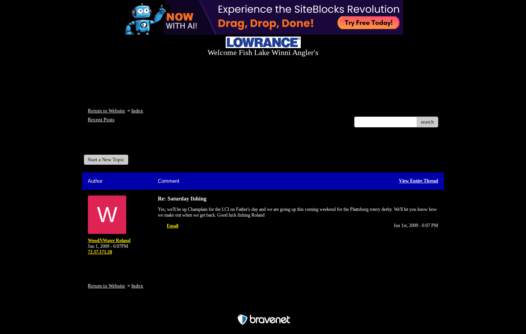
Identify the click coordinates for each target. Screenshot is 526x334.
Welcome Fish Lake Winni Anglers (130, 144)
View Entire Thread (418, 181)
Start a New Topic (106, 159)
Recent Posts (101, 119)
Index (137, 111)
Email (172, 226)
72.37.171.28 (100, 252)
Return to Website (106, 111)
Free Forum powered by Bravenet (263, 306)
